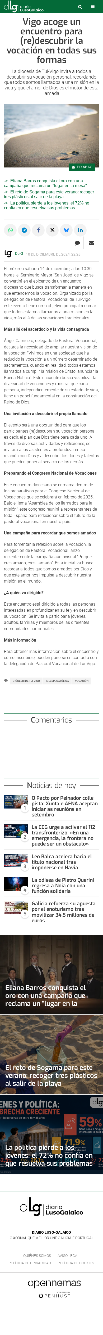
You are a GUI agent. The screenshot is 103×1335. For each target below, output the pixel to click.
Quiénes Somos (37, 1256)
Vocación (81, 680)
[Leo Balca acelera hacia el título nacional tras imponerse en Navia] (16, 860)
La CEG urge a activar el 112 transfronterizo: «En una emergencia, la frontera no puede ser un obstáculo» (63, 835)
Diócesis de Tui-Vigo (26, 680)
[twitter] (55, 1225)
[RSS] (64, 1225)
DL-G (19, 253)
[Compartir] (10, 230)
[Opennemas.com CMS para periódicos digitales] (54, 1289)
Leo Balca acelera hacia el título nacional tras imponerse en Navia (62, 862)
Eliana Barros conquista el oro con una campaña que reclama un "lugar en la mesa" (45, 183)
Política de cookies (76, 1263)
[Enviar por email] (91, 243)
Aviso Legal (68, 1256)
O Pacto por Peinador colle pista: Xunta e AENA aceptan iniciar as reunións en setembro (65, 806)
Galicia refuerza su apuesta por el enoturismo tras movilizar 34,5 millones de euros (64, 912)
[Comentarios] (77, 243)
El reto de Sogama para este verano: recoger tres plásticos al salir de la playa (49, 194)
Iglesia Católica (57, 680)
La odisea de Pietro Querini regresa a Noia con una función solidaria (63, 885)
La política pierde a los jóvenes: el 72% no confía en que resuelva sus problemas (46, 205)
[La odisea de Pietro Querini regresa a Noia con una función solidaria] (16, 884)
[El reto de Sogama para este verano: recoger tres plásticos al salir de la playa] (51, 1054)
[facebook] (47, 1225)
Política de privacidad (29, 1263)
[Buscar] (80, 6)
